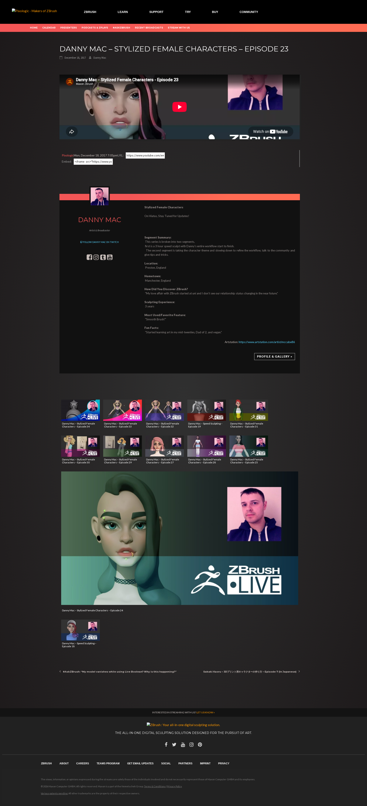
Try (188, 12)
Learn (123, 12)
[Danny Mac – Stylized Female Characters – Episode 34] (80, 410)
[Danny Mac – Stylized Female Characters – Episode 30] (80, 446)
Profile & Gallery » (274, 356)
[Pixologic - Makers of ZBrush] (34, 10)
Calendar (49, 27)
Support (156, 12)
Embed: (67, 161)
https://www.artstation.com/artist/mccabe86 (267, 342)
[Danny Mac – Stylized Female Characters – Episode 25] (249, 446)
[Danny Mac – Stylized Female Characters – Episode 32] (165, 410)
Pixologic (68, 155)
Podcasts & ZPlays (95, 27)
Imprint (205, 763)
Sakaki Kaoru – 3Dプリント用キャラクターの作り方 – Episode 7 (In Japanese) (249, 671)
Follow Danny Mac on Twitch (101, 242)
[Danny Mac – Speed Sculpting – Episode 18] (80, 630)
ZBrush (90, 12)
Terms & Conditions (155, 786)
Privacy (223, 763)
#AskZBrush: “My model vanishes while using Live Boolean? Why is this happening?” (119, 671)
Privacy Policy (174, 786)
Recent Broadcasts (149, 27)
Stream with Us (179, 27)
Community (249, 12)
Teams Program (108, 763)
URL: (120, 155)
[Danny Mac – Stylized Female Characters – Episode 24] (179, 538)
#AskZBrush (121, 27)
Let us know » (205, 712)
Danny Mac (99, 58)
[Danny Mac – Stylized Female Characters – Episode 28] (207, 446)
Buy (215, 12)
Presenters (68, 27)
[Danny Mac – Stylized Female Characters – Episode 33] (123, 410)
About (64, 763)
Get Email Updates (140, 763)
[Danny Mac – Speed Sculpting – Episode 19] (207, 410)
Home (34, 27)
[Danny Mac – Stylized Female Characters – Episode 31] (249, 410)
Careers (82, 763)
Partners (185, 763)
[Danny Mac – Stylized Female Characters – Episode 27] (165, 446)
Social (166, 763)
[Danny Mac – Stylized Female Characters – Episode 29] (123, 446)
